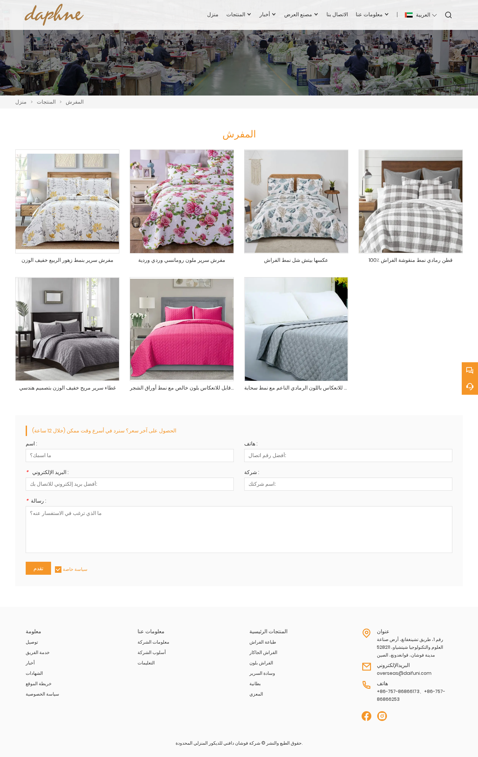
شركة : (251, 473)
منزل (21, 102)
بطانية (255, 683)
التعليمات (146, 663)
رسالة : (36, 501)
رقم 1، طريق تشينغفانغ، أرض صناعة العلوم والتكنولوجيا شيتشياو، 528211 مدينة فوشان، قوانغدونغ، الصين (410, 647)
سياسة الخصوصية (42, 694)
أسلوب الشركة (152, 652)
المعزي (256, 694)
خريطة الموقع (39, 683)
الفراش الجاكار (263, 652)
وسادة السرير (262, 673)
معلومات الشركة (153, 642)
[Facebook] (366, 716)
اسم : (31, 444)
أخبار (30, 663)
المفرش (75, 102)
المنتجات (46, 102)
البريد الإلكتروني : (47, 473)
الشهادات (34, 673)
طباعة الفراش (262, 642)
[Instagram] (382, 716)
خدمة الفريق (38, 652)
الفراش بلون (261, 663)
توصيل (32, 642)
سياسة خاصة (75, 569)
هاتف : (251, 444)
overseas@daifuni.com (404, 673)
